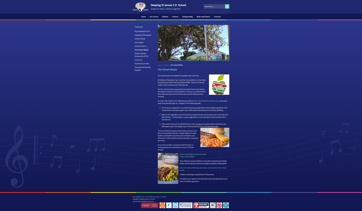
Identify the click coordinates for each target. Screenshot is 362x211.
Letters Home (140, 38)
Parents (166, 65)
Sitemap (164, 197)
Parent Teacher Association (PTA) (141, 55)
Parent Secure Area (142, 63)
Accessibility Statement (153, 197)
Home (160, 65)
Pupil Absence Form (142, 31)
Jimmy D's (138, 59)
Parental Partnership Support (143, 68)
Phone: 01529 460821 (187, 157)
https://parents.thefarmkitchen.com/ (206, 101)
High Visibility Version (139, 197)
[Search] (227, 6)
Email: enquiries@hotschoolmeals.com (193, 154)
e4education (150, 201)
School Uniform (140, 46)
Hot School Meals (141, 49)
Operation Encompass (143, 35)
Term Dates (139, 42)
